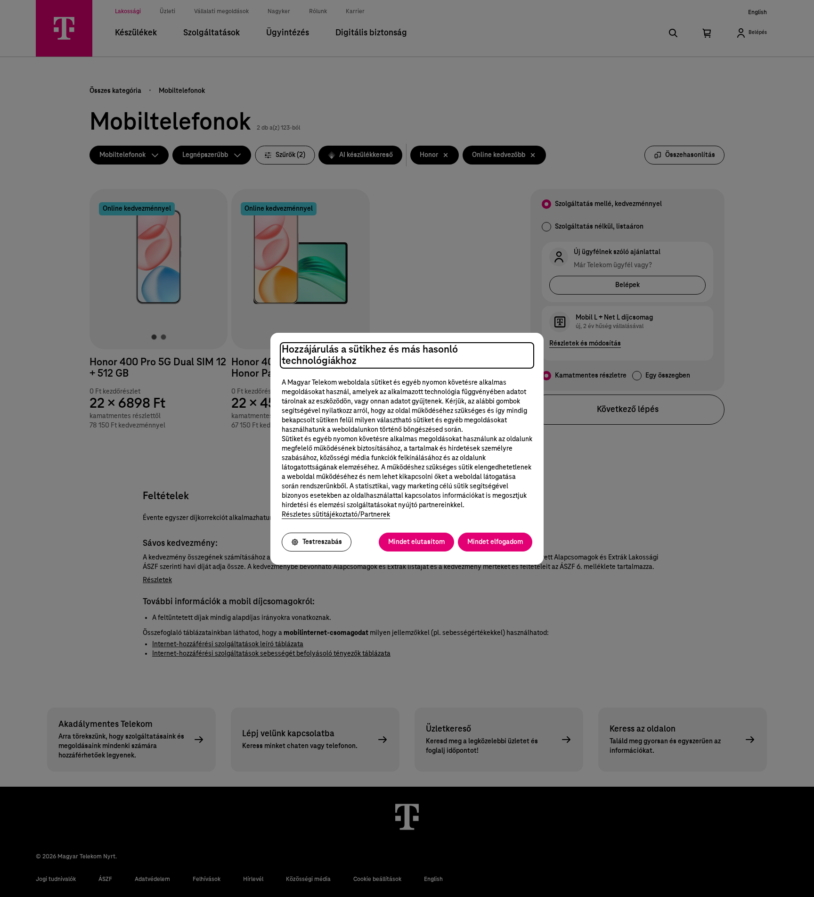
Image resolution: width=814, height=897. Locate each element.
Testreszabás (322, 542)
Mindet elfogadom (495, 542)
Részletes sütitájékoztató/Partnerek (336, 514)
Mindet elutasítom (416, 542)
